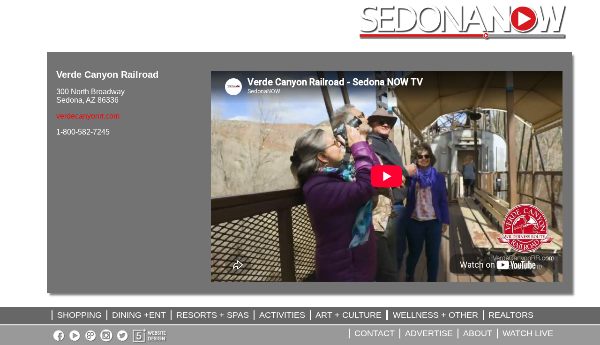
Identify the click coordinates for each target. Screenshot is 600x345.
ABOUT (477, 333)
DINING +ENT (139, 315)
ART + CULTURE (348, 315)
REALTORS (510, 315)
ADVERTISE (429, 333)
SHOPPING (79, 315)
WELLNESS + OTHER (435, 315)
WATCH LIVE (527, 333)
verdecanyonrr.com (88, 116)
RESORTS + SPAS (212, 315)
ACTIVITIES (282, 315)
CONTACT (374, 333)
